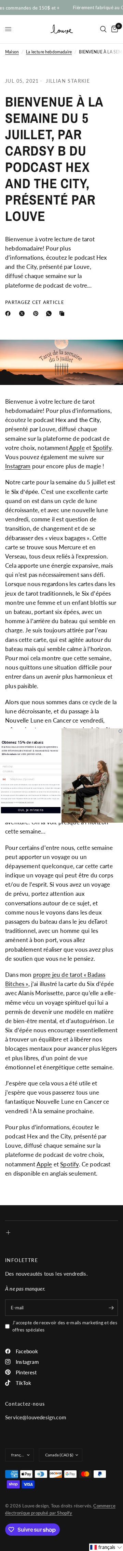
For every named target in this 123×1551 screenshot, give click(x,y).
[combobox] (4, 779)
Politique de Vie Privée (26, 802)
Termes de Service (7, 802)
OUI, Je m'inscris (30, 810)
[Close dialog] (120, 731)
